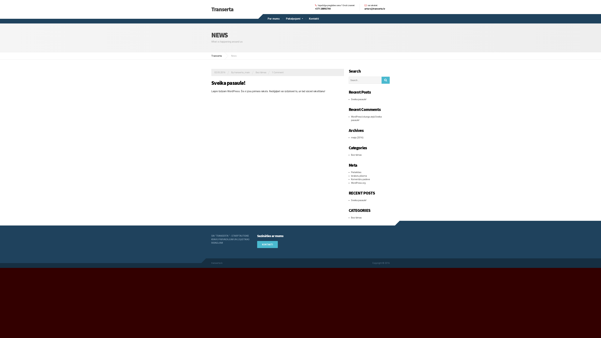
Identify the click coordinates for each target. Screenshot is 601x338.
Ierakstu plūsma (359, 176)
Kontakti (314, 18)
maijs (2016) (357, 137)
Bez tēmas (261, 72)
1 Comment (278, 72)
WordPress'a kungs (360, 116)
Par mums (274, 18)
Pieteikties (356, 172)
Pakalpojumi (293, 18)
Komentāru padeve (360, 179)
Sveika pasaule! (228, 83)
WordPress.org (358, 183)
